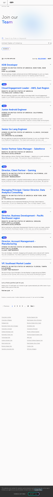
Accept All (34, 494)
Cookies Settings (19, 493)
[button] (4, 84)
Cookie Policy (38, 490)
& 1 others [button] (11, 71)
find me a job (6, 290)
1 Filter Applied (9, 58)
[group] (26, 71)
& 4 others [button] (18, 135)
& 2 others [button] (13, 175)
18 (28, 306)
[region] (26, 491)
